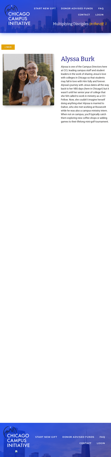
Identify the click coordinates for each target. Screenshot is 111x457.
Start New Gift (45, 8)
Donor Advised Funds (77, 8)
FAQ (101, 8)
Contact (84, 14)
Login (99, 14)
